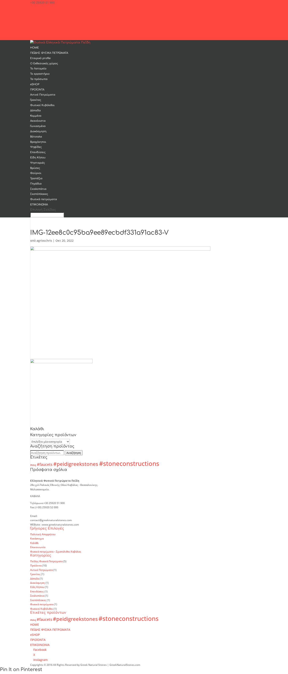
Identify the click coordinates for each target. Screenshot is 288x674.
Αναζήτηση (73, 453)
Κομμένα (35, 115)
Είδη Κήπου (38, 157)
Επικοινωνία (37, 547)
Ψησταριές (37, 162)
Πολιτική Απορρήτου (42, 534)
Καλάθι (34, 543)
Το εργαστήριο (40, 73)
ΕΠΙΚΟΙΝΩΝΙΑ (39, 204)
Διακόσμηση (38, 131)
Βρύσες (35, 168)
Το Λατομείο (38, 68)
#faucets (44, 464)
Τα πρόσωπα (38, 79)
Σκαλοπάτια (38, 188)
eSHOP (34, 84)
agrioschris (44, 241)
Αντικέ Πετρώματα (42, 94)
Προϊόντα (36, 565)
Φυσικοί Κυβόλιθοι (42, 105)
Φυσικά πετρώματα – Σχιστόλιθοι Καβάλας (55, 551)
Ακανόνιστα (38, 120)
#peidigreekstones (75, 463)
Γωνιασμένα (38, 126)
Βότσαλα (36, 136)
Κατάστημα (37, 538)
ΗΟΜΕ (34, 47)
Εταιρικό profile (40, 58)
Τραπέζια (36, 178)
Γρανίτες (35, 99)
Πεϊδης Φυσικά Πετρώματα (46, 561)
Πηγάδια (36, 183)
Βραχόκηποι (38, 141)
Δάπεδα (35, 110)
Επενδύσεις (38, 152)
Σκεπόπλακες (39, 194)
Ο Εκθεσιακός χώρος (44, 63)
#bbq (33, 465)
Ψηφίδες (36, 147)
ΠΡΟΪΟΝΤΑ (37, 89)
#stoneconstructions (129, 463)
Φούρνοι (35, 173)
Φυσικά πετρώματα (43, 199)
